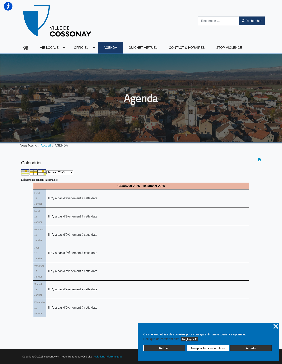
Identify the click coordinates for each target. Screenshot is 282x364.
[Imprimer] (259, 159)
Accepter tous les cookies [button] (207, 348)
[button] (8, 6)
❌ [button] (276, 326)
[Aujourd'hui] (42, 172)
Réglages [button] (189, 339)
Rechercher (253, 20)
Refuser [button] (164, 348)
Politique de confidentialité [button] (161, 339)
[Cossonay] (58, 21)
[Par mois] (25, 172)
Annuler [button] (251, 348)
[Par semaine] (34, 172)
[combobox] (218, 20)
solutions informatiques (108, 356)
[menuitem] (25, 48)
